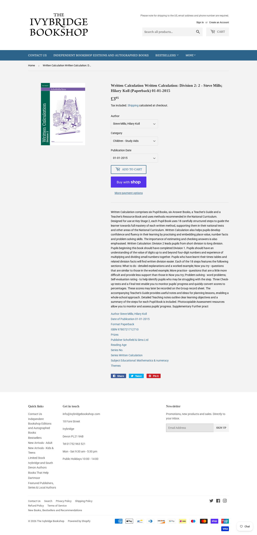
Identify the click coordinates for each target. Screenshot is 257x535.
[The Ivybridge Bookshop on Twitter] (211, 501)
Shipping (133, 105)
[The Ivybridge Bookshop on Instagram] (225, 501)
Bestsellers (165, 55)
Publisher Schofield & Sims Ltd (129, 339)
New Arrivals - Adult (40, 442)
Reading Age (118, 344)
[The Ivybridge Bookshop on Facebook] (218, 501)
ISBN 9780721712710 (125, 329)
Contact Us (37, 55)
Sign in (200, 22)
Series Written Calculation (127, 355)
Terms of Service (57, 505)
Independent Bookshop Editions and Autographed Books (101, 55)
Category (116, 133)
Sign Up (221, 427)
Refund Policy (36, 505)
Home (31, 65)
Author (115, 116)
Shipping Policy (83, 501)
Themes (116, 365)
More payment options (129, 193)
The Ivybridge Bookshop (50, 521)
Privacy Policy (63, 501)
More (190, 55)
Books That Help (38, 472)
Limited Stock (36, 457)
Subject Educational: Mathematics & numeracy (140, 360)
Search (48, 501)
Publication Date (121, 150)
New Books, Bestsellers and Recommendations (55, 510)
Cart (220, 31)
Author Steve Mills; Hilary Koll (129, 313)
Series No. (117, 350)
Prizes (114, 334)
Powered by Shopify (79, 521)
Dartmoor (34, 477)
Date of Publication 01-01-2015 (130, 319)
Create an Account (219, 22)
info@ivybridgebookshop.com (81, 414)
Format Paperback (122, 324)
